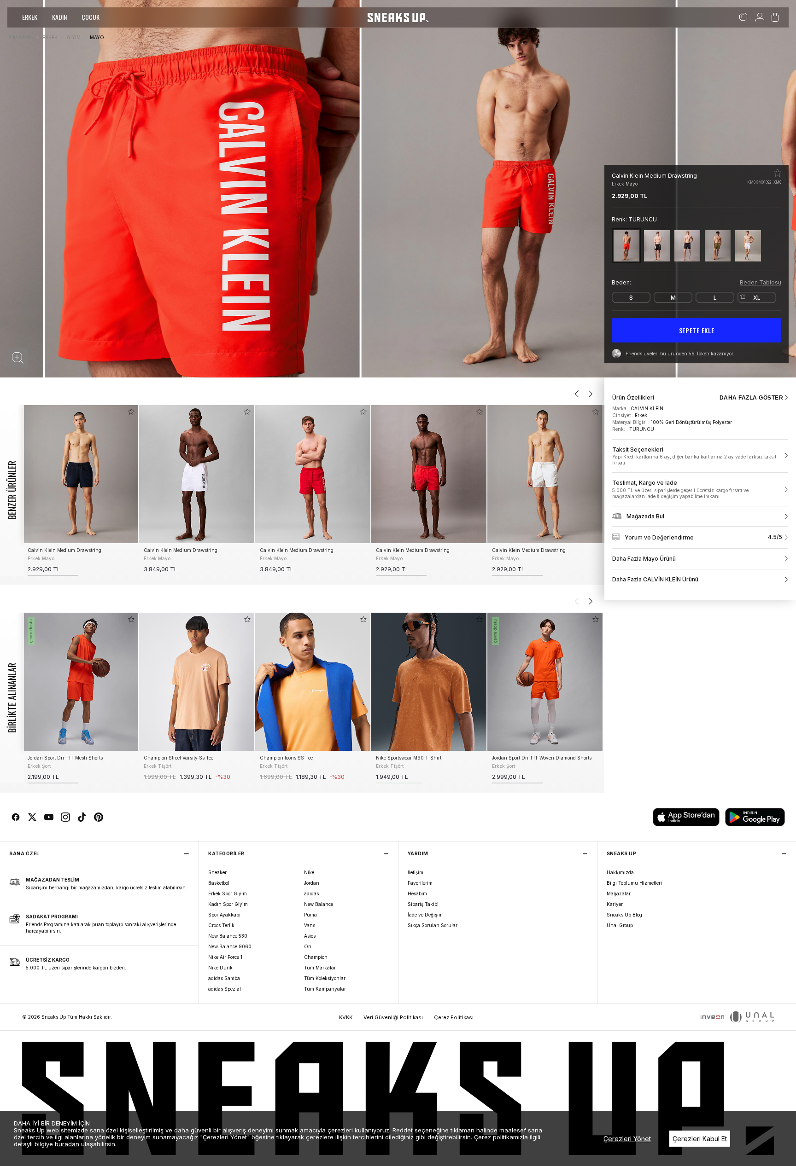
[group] (80, 490)
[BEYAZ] (748, 245)
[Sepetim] (775, 17)
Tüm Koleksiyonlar (324, 978)
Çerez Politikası (454, 1017)
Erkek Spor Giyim (227, 893)
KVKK (345, 1017)
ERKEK (29, 17)
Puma (310, 914)
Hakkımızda (620, 872)
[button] (17, 358)
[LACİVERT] (687, 245)
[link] (700, 456)
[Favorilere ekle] (777, 173)
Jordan (311, 883)
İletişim (415, 872)
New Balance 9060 (230, 946)
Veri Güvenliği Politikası (393, 1017)
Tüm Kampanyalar (325, 989)
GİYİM (74, 37)
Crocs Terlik (221, 925)
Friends (634, 353)
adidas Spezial (224, 989)
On (307, 946)
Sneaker (217, 872)
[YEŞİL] (717, 245)
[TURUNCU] (626, 245)
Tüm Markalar (320, 967)
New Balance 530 (227, 936)
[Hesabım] (760, 17)
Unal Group (620, 925)
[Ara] (744, 17)
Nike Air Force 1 (225, 957)
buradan (67, 1144)
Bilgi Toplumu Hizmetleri (634, 883)
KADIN (59, 17)
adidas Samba (224, 978)
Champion (316, 957)
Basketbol (218, 883)
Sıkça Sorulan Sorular (432, 925)
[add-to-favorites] (131, 411)
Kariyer (615, 904)
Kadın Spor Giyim (228, 904)
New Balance (318, 904)
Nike (309, 872)
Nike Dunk (220, 967)
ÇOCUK (91, 17)
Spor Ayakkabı (224, 914)
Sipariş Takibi (423, 904)
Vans (309, 925)
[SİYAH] (657, 245)
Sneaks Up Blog (624, 914)
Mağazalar (619, 893)
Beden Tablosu (760, 282)
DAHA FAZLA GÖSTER (751, 397)
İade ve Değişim (425, 914)
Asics (310, 936)
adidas (311, 893)
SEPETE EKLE (696, 330)
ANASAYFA (20, 37)
